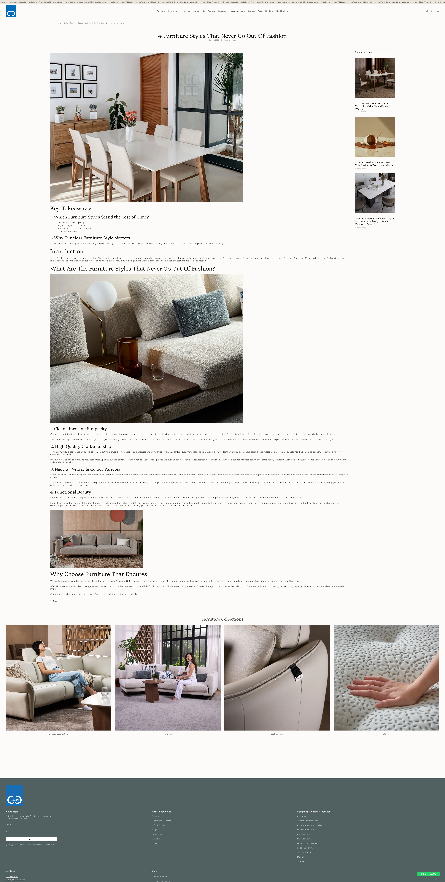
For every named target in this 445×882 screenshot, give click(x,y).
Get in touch (56, 594)
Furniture (155, 816)
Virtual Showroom (159, 834)
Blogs (154, 830)
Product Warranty (305, 839)
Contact (155, 843)
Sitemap (301, 861)
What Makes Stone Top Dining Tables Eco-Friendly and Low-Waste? (372, 106)
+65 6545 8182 (12, 876)
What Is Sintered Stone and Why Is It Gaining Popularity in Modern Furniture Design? (374, 221)
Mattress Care (303, 834)
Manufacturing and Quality (309, 825)
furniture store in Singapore (163, 586)
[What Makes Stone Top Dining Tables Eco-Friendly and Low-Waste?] (375, 78)
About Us (301, 816)
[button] (160, 11)
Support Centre (304, 852)
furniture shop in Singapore (131, 505)
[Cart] (437, 11)
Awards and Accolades (307, 821)
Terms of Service (11, 846)
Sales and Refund (305, 848)
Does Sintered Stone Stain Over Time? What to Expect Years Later (374, 163)
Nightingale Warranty (307, 843)
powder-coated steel (245, 452)
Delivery (301, 857)
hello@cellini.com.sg (15, 879)
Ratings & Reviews (305, 830)
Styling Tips (68, 23)
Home (58, 23)
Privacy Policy (47, 844)
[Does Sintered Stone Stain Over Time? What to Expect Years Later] (375, 137)
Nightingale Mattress (161, 821)
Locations (155, 839)
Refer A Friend (158, 825)
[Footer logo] (14, 795)
